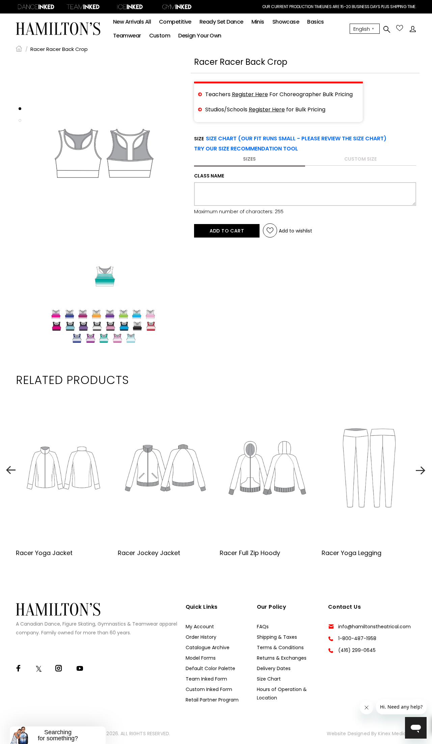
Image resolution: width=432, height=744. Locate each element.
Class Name (209, 175)
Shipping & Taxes (277, 637)
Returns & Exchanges (281, 658)
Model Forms (201, 658)
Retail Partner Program (212, 699)
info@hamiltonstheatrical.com (374, 626)
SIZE (290, 138)
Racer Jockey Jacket (149, 553)
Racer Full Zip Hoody (250, 553)
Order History (201, 637)
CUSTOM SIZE (360, 159)
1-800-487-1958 (357, 638)
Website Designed (348, 733)
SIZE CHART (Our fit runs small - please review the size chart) (296, 138)
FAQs (263, 626)
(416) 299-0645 (357, 650)
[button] (246, 149)
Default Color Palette (210, 668)
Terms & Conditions (280, 647)
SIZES (249, 159)
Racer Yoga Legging (351, 553)
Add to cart (227, 230)
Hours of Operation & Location (282, 693)
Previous (10, 470)
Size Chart (269, 679)
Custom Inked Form (209, 689)
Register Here (250, 94)
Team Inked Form (206, 679)
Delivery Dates (274, 668)
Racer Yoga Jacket (44, 553)
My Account (200, 626)
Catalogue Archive (208, 647)
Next (421, 470)
